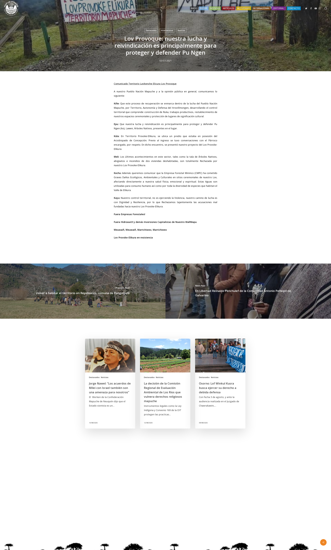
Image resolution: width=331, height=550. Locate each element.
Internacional (167, 30)
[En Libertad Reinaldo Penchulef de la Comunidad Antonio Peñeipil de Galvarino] (248, 291)
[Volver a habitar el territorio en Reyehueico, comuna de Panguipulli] (83, 291)
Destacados (151, 30)
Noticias (181, 30)
